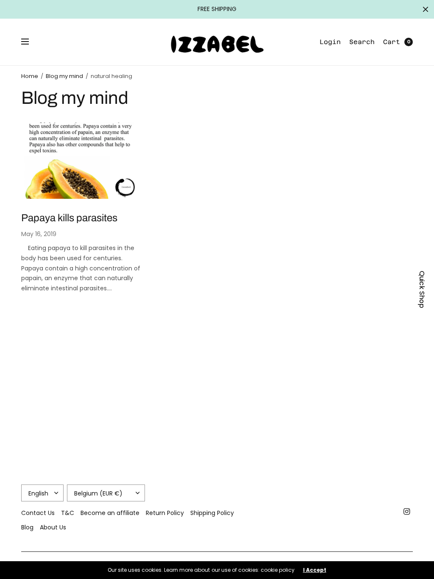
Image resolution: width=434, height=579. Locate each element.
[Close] (425, 9)
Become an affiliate (110, 513)
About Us (53, 527)
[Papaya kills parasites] (82, 160)
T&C (67, 513)
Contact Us (38, 513)
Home (29, 76)
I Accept (314, 570)
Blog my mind (64, 76)
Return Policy (165, 513)
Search (362, 41)
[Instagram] (407, 511)
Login (330, 41)
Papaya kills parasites (69, 217)
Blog (27, 527)
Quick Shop (422, 289)
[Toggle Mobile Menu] (30, 42)
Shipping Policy (212, 513)
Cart (391, 41)
